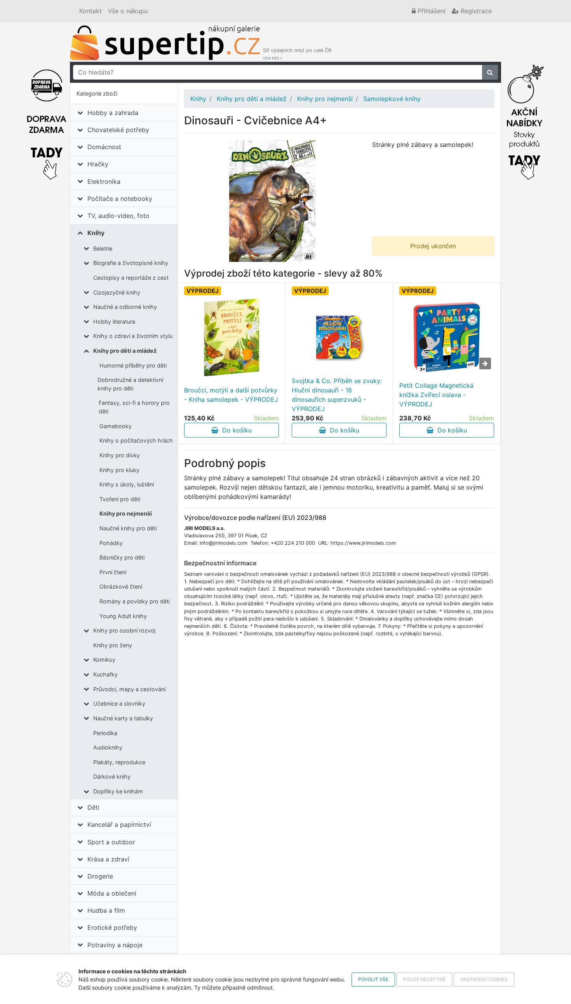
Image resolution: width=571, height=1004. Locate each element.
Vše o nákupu (128, 11)
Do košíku (235, 430)
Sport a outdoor (111, 842)
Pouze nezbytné (424, 979)
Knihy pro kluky (119, 470)
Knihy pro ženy (112, 645)
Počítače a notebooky (119, 198)
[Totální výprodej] (524, 120)
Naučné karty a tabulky (123, 718)
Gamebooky (115, 426)
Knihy (95, 233)
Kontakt (90, 11)
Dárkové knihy (112, 776)
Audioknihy (107, 747)
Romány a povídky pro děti (134, 601)
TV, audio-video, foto (118, 216)
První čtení (112, 572)
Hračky (97, 164)
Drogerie (100, 876)
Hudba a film (106, 910)
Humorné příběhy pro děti (133, 365)
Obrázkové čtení (120, 586)
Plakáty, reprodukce (119, 762)
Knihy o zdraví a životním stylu (132, 336)
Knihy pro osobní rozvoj (124, 630)
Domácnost (104, 147)
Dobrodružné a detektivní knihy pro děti (130, 384)
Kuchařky (105, 674)
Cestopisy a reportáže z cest (131, 277)
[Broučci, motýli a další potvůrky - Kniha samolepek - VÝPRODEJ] (231, 337)
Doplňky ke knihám (118, 791)
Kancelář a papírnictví (119, 824)
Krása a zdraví (108, 859)
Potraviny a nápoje (115, 945)
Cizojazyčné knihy (116, 292)
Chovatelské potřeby (118, 130)
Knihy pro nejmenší (125, 513)
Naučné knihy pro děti (128, 528)
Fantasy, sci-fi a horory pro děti (134, 407)
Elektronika (103, 181)
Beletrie (102, 248)
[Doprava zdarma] (46, 120)
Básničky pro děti (121, 557)
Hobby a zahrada (112, 113)
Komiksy (104, 659)
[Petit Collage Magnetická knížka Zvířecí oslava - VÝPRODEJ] (447, 337)
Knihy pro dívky (119, 455)
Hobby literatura (114, 321)
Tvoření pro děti (119, 499)
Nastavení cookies (484, 979)
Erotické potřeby (112, 927)
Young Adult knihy (123, 616)
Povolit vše (373, 979)
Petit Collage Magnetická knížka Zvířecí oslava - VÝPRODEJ (436, 395)
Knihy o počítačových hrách (136, 440)
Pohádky (111, 543)
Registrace (475, 11)
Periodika (105, 733)
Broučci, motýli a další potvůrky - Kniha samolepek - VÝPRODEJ (231, 394)
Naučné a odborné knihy (125, 306)
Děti (93, 807)
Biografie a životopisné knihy (130, 263)
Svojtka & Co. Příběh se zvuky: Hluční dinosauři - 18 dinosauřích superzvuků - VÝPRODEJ (337, 395)
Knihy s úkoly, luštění (126, 484)
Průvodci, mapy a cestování (129, 689)
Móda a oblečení (111, 893)
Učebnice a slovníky (119, 703)
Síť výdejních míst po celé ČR (297, 53)
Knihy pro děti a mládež (125, 350)
